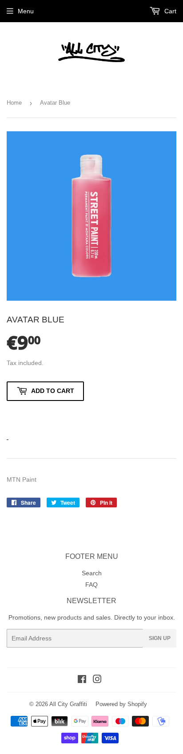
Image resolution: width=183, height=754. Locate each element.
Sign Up (160, 638)
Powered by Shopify (121, 704)
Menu (26, 11)
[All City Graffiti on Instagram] (97, 680)
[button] (45, 415)
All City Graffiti (68, 704)
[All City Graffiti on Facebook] (82, 680)
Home (14, 102)
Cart (169, 11)
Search (92, 573)
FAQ (91, 584)
